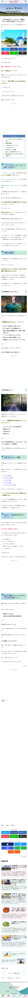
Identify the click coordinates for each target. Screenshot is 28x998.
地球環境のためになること (13, 145)
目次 (12, 136)
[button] (25, 467)
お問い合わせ (14, 993)
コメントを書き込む (14, 973)
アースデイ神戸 (7, 480)
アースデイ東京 (7, 475)
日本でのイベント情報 (11, 149)
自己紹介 (8, 991)
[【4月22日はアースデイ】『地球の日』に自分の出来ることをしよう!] (17, 536)
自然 (14, 825)
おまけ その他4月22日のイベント (13, 151)
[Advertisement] (14, 119)
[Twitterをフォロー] (20, 844)
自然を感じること (11, 147)
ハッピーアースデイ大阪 (9, 484)
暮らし (4, 825)
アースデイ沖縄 (7, 482)
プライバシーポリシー (20, 991)
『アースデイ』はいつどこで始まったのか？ (14, 140)
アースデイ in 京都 (8, 478)
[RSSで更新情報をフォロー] (14, 851)
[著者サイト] (7, 844)
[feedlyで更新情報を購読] (20, 848)
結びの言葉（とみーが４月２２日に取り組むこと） (14, 154)
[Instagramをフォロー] (7, 848)
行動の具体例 (9, 143)
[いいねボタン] (3, 700)
